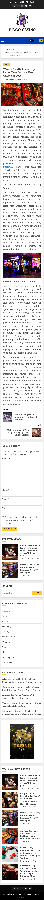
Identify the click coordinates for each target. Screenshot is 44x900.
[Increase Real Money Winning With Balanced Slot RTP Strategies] (10, 570)
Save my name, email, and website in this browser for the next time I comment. (21, 520)
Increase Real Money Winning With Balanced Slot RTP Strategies (30, 568)
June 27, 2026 (27, 879)
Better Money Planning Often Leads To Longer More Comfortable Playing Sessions (21, 712)
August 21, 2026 (28, 559)
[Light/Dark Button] (31, 40)
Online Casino (8, 636)
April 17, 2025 (22, 80)
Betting (5, 616)
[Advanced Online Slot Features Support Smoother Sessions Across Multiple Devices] (10, 552)
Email (5, 499)
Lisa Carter (9, 80)
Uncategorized (9, 657)
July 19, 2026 (26, 576)
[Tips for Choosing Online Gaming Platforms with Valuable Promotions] (10, 836)
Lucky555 (8, 166)
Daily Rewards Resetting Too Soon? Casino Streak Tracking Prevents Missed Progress (30, 798)
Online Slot (7, 642)
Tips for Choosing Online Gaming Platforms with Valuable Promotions (30, 835)
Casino (6, 64)
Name (5, 490)
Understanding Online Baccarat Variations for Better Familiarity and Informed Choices (30, 870)
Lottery (5, 631)
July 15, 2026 (26, 842)
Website (6, 508)
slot (4, 652)
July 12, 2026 (26, 861)
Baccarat (6, 611)
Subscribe (41, 40)
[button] (2, 40)
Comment (7, 458)
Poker (5, 647)
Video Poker (7, 662)
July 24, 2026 (27, 807)
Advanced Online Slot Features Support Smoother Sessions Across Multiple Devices (30, 550)
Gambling (6, 626)
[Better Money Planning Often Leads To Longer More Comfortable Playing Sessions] (10, 854)
